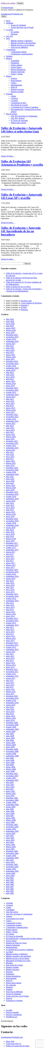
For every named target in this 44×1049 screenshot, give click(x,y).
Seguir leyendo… (8, 156)
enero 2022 (10, 439)
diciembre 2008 (12, 749)
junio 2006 (10, 811)
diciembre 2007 (12, 774)
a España (14, 100)
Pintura (8, 76)
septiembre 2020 (12, 474)
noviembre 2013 (12, 621)
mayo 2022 (10, 430)
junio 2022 (10, 428)
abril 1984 (10, 893)
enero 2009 (10, 747)
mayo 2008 (10, 762)
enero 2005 (10, 849)
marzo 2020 (10, 485)
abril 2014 (10, 610)
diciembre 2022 (12, 414)
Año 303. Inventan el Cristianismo (19, 914)
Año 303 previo (12, 912)
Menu (4, 16)
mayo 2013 (10, 632)
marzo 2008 (10, 767)
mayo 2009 (10, 738)
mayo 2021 (10, 457)
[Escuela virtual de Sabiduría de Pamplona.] (7, 8)
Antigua (14, 78)
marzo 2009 (10, 743)
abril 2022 (10, 432)
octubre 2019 (11, 497)
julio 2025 (10, 346)
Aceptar (20, 3)
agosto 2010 (10, 705)
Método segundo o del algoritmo (23, 43)
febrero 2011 (11, 692)
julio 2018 (10, 530)
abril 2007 (10, 789)
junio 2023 (10, 401)
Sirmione (9, 987)
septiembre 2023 (12, 395)
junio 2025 (10, 348)
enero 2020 (10, 490)
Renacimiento (16, 81)
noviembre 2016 (12, 572)
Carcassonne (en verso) (15, 918)
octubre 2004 (11, 856)
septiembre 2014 (12, 601)
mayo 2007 (10, 787)
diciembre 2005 (12, 825)
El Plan (24, 307)
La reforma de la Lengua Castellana (24, 107)
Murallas (9, 963)
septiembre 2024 (12, 368)
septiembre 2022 (12, 421)
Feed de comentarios (14, 1015)
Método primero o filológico (22, 41)
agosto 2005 (10, 833)
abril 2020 (10, 483)
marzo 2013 (10, 636)
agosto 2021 (10, 450)
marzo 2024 (10, 381)
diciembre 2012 (12, 643)
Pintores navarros (17, 89)
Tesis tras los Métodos (19, 47)
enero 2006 (10, 822)
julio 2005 (10, 836)
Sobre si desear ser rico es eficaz (18, 287)
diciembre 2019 (12, 492)
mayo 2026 (10, 324)
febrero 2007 (11, 794)
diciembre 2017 (12, 543)
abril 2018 (10, 536)
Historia (9, 58)
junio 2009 (10, 736)
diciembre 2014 (12, 594)
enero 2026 (10, 332)
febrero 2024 (11, 383)
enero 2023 (10, 412)
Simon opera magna (13, 983)
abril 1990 (10, 880)
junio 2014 (10, 605)
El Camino (15, 32)
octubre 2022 (11, 419)
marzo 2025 (10, 355)
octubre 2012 (11, 647)
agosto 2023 (10, 397)
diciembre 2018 (12, 519)
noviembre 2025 (12, 337)
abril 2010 (10, 714)
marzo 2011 (10, 689)
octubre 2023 (11, 392)
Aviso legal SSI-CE (13, 1044)
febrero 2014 (11, 614)
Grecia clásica (16, 67)
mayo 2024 (10, 377)
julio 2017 (10, 554)
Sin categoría (11, 985)
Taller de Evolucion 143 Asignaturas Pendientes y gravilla (22, 163)
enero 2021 (10, 465)
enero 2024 (10, 386)
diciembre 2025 (12, 335)
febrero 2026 (11, 330)
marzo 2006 (10, 818)
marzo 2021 (10, 461)
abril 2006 (10, 816)
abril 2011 (10, 687)
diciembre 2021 (12, 441)
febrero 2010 (11, 718)
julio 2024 (10, 372)
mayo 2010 (10, 711)
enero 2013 (10, 641)
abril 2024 (10, 379)
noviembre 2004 (12, 853)
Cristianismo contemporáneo (22, 54)
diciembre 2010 (12, 696)
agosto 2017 (10, 552)
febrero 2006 (11, 820)
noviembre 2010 (12, 698)
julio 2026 (10, 319)
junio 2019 (10, 505)
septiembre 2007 (12, 780)
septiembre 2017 (12, 550)
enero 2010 (10, 720)
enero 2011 (10, 694)
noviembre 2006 (12, 800)
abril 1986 (10, 889)
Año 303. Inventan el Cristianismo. (24, 116)
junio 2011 (10, 683)
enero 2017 (10, 567)
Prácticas (14, 34)
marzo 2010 (10, 716)
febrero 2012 (11, 665)
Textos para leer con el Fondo (22, 27)
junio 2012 (10, 656)
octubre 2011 (11, 674)
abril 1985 (10, 891)
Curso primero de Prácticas (31, 303)
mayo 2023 (10, 403)
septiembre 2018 (12, 525)
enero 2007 (10, 796)
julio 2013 (10, 627)
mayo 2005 (10, 840)
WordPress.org (11, 1017)
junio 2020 (10, 479)
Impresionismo (16, 85)
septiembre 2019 (12, 499)
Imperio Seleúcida (18, 72)
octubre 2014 (11, 598)
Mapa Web (10, 1041)
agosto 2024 (10, 370)
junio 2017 (10, 556)
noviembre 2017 (12, 545)
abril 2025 (10, 352)
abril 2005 (10, 842)
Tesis (8, 38)
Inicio (8, 21)
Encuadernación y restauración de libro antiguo (24, 938)
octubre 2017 (11, 547)
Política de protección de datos (17, 1046)
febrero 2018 (11, 539)
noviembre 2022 (12, 417)
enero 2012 (10, 667)
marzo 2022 (10, 434)
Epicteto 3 (25, 305)
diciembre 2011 (12, 669)
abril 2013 (10, 634)
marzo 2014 (10, 612)
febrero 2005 (11, 847)
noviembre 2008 (12, 751)
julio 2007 (10, 782)
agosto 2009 (10, 731)
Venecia (9, 998)
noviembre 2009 (12, 725)
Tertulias (9, 56)
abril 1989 (10, 882)
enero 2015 (10, 592)
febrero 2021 (11, 463)
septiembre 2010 (12, 703)
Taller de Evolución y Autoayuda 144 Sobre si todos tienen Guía (21, 129)
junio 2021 (10, 454)
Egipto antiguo (16, 65)
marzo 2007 (10, 791)
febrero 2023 (11, 410)
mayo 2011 (10, 685)
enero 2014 (10, 616)
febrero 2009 (11, 745)
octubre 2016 (11, 574)
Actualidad (15, 61)
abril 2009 (10, 740)
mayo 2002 (10, 876)
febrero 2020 (11, 488)
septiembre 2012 (12, 649)
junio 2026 (10, 321)
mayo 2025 (10, 350)
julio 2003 (10, 860)
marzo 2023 (10, 408)
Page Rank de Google (19, 105)
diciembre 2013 (12, 618)
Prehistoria (15, 63)
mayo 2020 (10, 481)
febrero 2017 (11, 565)
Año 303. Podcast (18, 118)
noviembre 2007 (12, 776)
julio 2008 (10, 758)
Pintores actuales (17, 92)
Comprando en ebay (18, 103)
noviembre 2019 (12, 494)
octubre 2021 (11, 446)
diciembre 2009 (12, 723)
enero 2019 (10, 516)
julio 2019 (10, 503)
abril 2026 (10, 326)
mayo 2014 (10, 607)
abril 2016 (10, 587)
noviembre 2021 (12, 443)
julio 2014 (10, 603)
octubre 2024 (11, 366)
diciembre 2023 (12, 388)
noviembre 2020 (12, 470)
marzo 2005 (10, 844)
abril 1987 (10, 887)
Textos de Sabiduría (18, 25)
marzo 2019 (10, 512)
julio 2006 (10, 809)
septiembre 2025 (12, 341)
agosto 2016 (10, 579)
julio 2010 (10, 707)
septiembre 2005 (12, 831)
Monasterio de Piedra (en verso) (18, 961)
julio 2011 (10, 680)
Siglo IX (14, 87)
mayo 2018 (10, 534)
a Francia (14, 98)
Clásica (13, 83)
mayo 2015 (10, 590)
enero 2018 (10, 541)
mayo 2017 (10, 559)
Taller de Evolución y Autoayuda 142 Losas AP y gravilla (21, 196)
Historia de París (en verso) (16, 943)
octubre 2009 (11, 727)
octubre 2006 (11, 802)
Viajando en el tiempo (14, 1000)
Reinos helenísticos (18, 69)
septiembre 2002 (12, 871)
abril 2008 (10, 765)
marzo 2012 (10, 663)
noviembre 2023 (12, 390)
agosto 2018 (10, 528)
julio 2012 (10, 654)
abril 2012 (10, 661)
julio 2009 (10, 734)
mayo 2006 (10, 813)
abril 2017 (10, 561)
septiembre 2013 (12, 625)
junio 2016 (10, 583)
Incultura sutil (26, 301)
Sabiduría (9, 23)
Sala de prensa (11, 114)
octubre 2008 (11, 754)
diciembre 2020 (12, 468)
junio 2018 (10, 532)
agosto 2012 (10, 652)
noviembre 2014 (12, 596)
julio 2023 (10, 399)
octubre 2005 (11, 829)
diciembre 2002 (12, 864)
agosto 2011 (10, 678)
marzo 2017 (10, 563)
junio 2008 (10, 760)
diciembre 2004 (12, 851)
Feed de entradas (12, 1012)
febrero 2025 (11, 357)
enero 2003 (10, 862)
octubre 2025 (11, 339)
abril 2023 (10, 406)
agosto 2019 (10, 501)
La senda (9, 30)
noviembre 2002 (12, 867)
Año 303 (9, 36)
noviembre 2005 (12, 827)
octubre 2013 (11, 623)
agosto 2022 (10, 423)
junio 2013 (10, 629)
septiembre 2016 (12, 576)
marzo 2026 (10, 328)
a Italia (13, 96)
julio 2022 (10, 426)
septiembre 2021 (12, 448)
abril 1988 (10, 884)
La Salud (9, 952)
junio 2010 (10, 709)
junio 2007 (10, 785)
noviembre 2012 (12, 645)
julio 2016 (10, 581)
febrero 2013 (11, 638)
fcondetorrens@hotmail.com (12, 14)
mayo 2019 (10, 508)
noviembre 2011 (12, 672)
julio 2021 (10, 452)
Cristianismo (11, 50)
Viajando (9, 94)
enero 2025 (10, 359)
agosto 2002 (10, 873)
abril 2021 (10, 459)
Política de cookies (8, 3)
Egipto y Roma (16, 74)
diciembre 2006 (12, 798)
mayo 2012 (10, 658)
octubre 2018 (11, 523)
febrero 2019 (11, 514)
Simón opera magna (18, 123)
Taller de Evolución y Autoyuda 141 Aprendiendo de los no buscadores (21, 231)
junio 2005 (10, 838)
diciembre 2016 (12, 570)
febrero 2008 (11, 769)
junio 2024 (10, 375)
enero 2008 (10, 771)
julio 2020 (10, 477)
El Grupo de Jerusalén (19, 120)
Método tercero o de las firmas (22, 45)
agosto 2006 (10, 807)
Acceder (9, 1010)
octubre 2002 (11, 869)
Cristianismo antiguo (19, 52)
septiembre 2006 (12, 805)
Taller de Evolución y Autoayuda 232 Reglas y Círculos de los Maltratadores (24, 290)
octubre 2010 (11, 700)
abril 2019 (10, 510)
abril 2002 (10, 878)
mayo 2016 (10, 585)
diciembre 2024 (12, 361)
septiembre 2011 (12, 676)
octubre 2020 (11, 472)
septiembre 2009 (12, 729)
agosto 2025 (10, 344)
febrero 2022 (11, 437)
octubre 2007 (11, 778)
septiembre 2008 (12, 756)
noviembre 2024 (12, 364)
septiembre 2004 (12, 858)
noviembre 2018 (12, 521)
